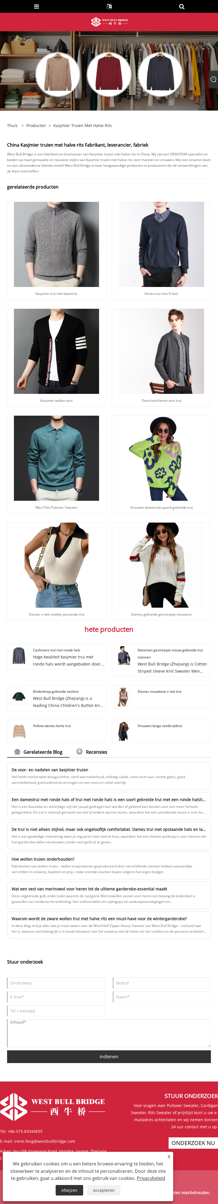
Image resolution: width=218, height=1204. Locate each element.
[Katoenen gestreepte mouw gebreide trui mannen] (123, 655)
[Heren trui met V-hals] (161, 244)
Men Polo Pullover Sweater (56, 507)
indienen (109, 1056)
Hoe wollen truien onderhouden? (43, 859)
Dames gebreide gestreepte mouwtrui (161, 614)
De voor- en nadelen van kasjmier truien (50, 769)
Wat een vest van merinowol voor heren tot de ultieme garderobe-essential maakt (89, 889)
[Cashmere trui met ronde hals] (18, 655)
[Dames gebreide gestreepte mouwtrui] (161, 564)
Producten (36, 125)
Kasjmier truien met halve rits (82, 125)
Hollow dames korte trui (52, 725)
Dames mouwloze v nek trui (159, 691)
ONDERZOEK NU (193, 1143)
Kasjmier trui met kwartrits (56, 293)
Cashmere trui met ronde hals (56, 650)
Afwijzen (69, 1190)
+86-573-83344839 (25, 1131)
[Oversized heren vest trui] (161, 351)
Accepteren (104, 1190)
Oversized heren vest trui (161, 400)
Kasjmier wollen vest (56, 400)
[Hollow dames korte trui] (18, 731)
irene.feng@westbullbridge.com (44, 1141)
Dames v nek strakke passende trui (56, 614)
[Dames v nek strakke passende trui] (56, 564)
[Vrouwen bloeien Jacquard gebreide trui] (161, 458)
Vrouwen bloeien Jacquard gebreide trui (161, 507)
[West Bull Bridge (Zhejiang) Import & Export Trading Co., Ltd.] (109, 21)
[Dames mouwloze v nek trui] (123, 696)
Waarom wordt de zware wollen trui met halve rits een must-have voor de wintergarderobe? (99, 918)
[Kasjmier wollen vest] (56, 351)
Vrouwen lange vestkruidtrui (160, 725)
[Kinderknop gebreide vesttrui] (18, 696)
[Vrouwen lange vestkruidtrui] (123, 731)
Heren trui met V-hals (161, 293)
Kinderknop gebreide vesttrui (56, 691)
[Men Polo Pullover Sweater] (56, 458)
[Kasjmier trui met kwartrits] (56, 244)
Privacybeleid (151, 1178)
